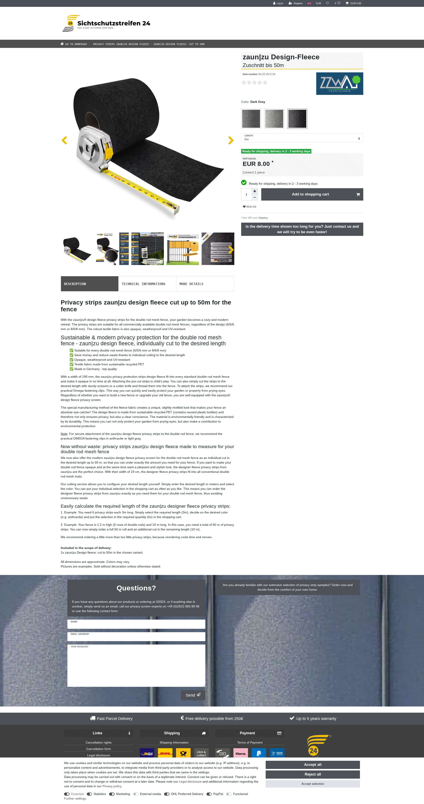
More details (191, 283)
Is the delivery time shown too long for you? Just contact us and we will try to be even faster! (302, 229)
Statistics (100, 794)
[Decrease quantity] (255, 197)
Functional (240, 794)
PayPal (218, 794)
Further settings (75, 798)
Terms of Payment (250, 742)
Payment (247, 733)
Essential (77, 794)
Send (190, 695)
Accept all (313, 765)
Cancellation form (98, 749)
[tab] (90, 283)
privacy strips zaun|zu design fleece (120, 44)
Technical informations (143, 283)
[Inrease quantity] (255, 191)
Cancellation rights (99, 742)
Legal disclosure (98, 755)
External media (150, 794)
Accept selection (312, 783)
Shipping (262, 217)
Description (75, 283)
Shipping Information (174, 742)
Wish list (251, 206)
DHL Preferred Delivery (187, 794)
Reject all (313, 774)
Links (97, 733)
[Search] (328, 3)
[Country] (309, 3)
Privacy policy (111, 786)
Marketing (123, 794)
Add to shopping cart (310, 194)
